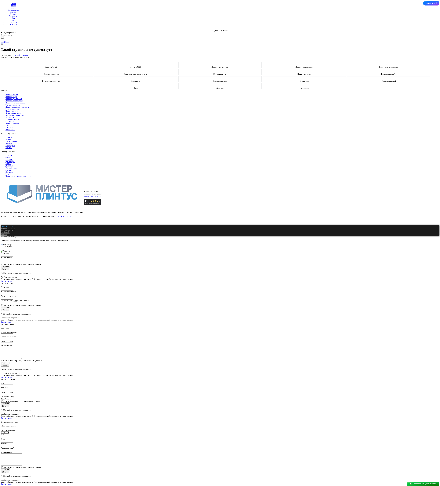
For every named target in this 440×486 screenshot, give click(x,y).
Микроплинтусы (220, 74)
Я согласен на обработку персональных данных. (23, 264)
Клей (136, 88)
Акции (13, 4)
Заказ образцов (11, 142)
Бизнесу (13, 14)
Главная (9, 155)
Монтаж (13, 12)
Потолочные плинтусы (51, 81)
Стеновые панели (220, 81)
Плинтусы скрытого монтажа (135, 74)
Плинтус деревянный (220, 67)
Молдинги (135, 81)
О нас (13, 6)
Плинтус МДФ (135, 67)
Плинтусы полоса (304, 74)
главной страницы (21, 55)
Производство (13, 10)
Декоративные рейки (389, 74)
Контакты (13, 24)
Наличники (304, 88)
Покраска (13, 8)
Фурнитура (304, 81)
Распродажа (10, 146)
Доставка (13, 22)
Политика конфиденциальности (18, 176)
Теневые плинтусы (51, 74)
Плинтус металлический (388, 67)
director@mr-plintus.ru (92, 196)
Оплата (13, 20)
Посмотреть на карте (63, 216)
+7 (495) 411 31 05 (8, 228)
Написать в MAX (431, 3)
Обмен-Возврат (12, 168)
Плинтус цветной (389, 81)
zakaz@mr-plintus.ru (8, 33)
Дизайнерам (13, 16)
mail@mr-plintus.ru (8, 231)
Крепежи (220, 88)
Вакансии (9, 172)
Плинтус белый (51, 67)
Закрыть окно (6, 281)
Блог (13, 18)
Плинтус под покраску (304, 67)
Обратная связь (7, 226)
